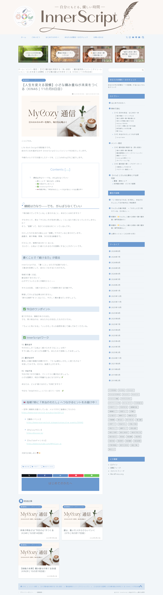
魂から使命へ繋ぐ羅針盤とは (126, 118)
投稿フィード (115, 468)
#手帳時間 (111, 420)
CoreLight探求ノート (124, 158)
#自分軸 (122, 436)
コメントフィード (117, 471)
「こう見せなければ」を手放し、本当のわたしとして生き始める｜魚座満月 (127, 201)
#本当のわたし (122, 424)
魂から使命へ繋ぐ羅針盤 (124, 150)
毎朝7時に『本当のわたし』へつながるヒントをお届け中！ (61, 189)
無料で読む (115, 108)
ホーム (23, 37)
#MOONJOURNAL (126, 398)
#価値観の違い (134, 407)
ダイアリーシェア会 (123, 161)
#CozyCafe (126, 394)
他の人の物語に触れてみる (125, 121)
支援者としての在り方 (124, 167)
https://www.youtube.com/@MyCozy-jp (44, 443)
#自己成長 (120, 441)
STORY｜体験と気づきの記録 (126, 126)
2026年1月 (115, 291)
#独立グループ (113, 428)
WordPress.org (117, 474)
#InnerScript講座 (113, 398)
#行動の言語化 (113, 445)
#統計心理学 (133, 428)
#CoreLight (130, 390)
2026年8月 (115, 251)
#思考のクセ (122, 415)
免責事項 (39, 592)
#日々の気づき (129, 420)
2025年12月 (116, 296)
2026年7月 (115, 257)
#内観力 (132, 411)
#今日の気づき (123, 407)
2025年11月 (116, 302)
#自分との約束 (113, 432)
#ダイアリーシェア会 (114, 403)
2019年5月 (115, 375)
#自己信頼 (129, 436)
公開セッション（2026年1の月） (123, 234)
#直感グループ (123, 428)
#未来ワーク (112, 424)
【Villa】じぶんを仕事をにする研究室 (124, 176)
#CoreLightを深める (114, 394)
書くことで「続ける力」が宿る (48, 181)
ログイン (113, 465)
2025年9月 (115, 313)
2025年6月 (115, 330)
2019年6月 (115, 369)
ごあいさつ (36, 37)
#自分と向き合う (124, 432)
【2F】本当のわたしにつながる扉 (126, 134)
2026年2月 (115, 285)
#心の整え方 (112, 415)
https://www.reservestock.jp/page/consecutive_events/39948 (55, 422)
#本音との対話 (132, 424)
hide (67, 170)
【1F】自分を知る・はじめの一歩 (126, 113)
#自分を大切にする (136, 432)
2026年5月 (115, 268)
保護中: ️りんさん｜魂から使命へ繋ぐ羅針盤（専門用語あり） (127, 218)
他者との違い (134, 445)
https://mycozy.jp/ (35, 433)
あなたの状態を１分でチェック (76, 37)
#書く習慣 (138, 420)
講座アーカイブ (122, 156)
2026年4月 (115, 274)
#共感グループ (123, 411)
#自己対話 (26, 466)
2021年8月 (115, 363)
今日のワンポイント (46, 184)
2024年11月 (116, 358)
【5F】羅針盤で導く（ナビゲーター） (128, 164)
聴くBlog (119, 131)
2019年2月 (115, 380)
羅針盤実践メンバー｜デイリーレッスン (34, 80)
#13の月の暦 (112, 390)
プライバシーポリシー (26, 592)
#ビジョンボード (127, 403)
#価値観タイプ (113, 411)
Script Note (121, 137)
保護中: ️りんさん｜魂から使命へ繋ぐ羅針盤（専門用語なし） (127, 226)
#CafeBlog (121, 390)
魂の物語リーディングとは (125, 116)
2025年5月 (115, 335)
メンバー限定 (116, 143)
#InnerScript (135, 394)
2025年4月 (115, 341)
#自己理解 (128, 441)
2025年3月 (115, 347)
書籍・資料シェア (120, 181)
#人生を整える (138, 403)
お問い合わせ (98, 37)
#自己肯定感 (137, 441)
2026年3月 (115, 279)
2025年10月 (116, 307)
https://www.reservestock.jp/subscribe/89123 (43, 412)
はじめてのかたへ (52, 37)
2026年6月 (115, 262)
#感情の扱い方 (131, 415)
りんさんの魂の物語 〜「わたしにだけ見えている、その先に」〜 (127, 209)
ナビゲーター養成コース (124, 169)
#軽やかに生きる (48, 466)
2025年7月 (115, 324)
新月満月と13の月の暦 (124, 128)
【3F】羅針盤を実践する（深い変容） (128, 147)
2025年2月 (115, 352)
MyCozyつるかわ (122, 123)
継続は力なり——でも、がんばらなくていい (50, 178)
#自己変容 (137, 436)
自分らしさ (112, 449)
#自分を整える (113, 436)
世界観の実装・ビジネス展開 (124, 184)
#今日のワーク (37, 466)
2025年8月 (115, 318)
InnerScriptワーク (46, 187)
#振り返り (120, 420)
